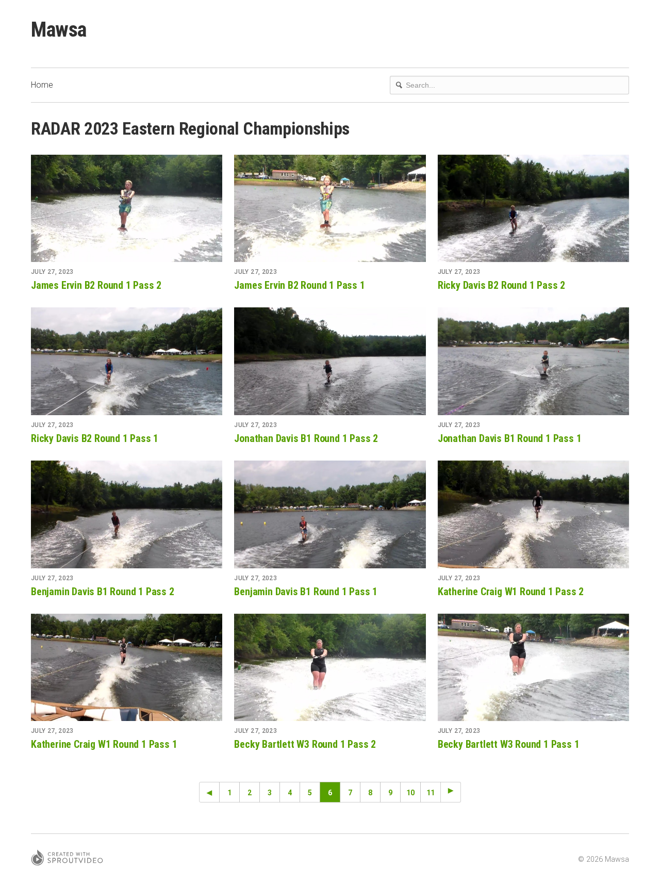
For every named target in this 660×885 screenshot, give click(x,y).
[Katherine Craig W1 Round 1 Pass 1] (126, 667)
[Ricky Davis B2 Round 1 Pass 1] (126, 361)
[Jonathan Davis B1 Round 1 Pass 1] (533, 361)
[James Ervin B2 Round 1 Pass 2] (126, 208)
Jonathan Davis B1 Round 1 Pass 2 (306, 438)
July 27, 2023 (52, 271)
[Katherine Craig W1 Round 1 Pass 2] (533, 514)
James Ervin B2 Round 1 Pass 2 (96, 285)
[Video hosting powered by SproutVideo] (67, 859)
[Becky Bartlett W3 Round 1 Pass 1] (533, 667)
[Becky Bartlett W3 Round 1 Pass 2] (329, 667)
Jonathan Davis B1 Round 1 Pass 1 (510, 438)
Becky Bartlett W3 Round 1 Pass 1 (509, 744)
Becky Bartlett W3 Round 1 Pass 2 (305, 744)
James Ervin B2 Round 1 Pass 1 (299, 285)
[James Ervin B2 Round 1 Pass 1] (329, 208)
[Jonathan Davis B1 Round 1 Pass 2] (329, 361)
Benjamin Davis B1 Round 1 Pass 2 (102, 591)
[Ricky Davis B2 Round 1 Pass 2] (533, 208)
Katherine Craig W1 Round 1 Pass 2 (511, 591)
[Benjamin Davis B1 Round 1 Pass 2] (126, 514)
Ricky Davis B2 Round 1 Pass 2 (501, 285)
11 (430, 793)
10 (410, 793)
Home (42, 85)
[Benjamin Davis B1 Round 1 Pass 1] (329, 514)
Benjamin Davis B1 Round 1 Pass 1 (305, 591)
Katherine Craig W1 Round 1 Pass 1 (104, 744)
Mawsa (59, 30)
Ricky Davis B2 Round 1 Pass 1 (94, 438)
